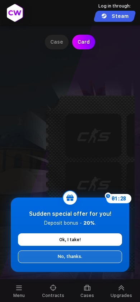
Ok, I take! (70, 239)
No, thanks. (70, 256)
